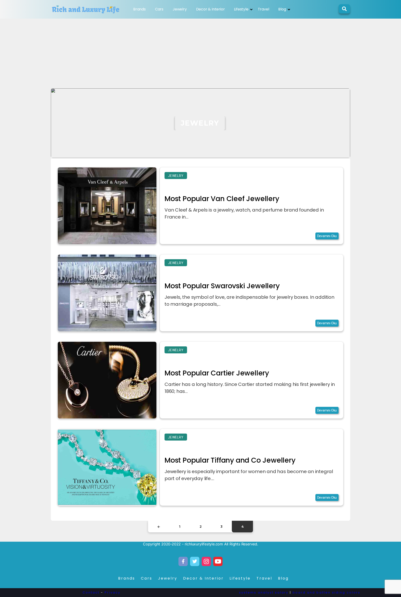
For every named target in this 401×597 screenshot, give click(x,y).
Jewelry (180, 9)
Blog (282, 9)
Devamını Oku (327, 236)
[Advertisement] (200, 53)
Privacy (112, 592)
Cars (159, 9)
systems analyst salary (263, 592)
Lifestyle (241, 9)
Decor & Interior (210, 9)
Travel (263, 9)
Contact (91, 592)
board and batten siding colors (326, 592)
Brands (139, 9)
